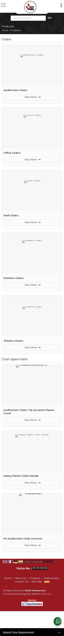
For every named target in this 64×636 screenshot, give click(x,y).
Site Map (37, 581)
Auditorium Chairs (15, 90)
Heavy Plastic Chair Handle (21, 475)
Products (35, 578)
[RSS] (47, 581)
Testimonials (51, 578)
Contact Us (21, 581)
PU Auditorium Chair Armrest (22, 538)
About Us (20, 578)
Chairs (6, 39)
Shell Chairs (11, 215)
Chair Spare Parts (15, 359)
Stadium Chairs (13, 278)
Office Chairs (12, 152)
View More (30, 97)
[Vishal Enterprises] (30, 7)
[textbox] (29, 18)
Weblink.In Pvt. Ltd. (41, 594)
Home (5, 30)
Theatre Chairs (13, 340)
